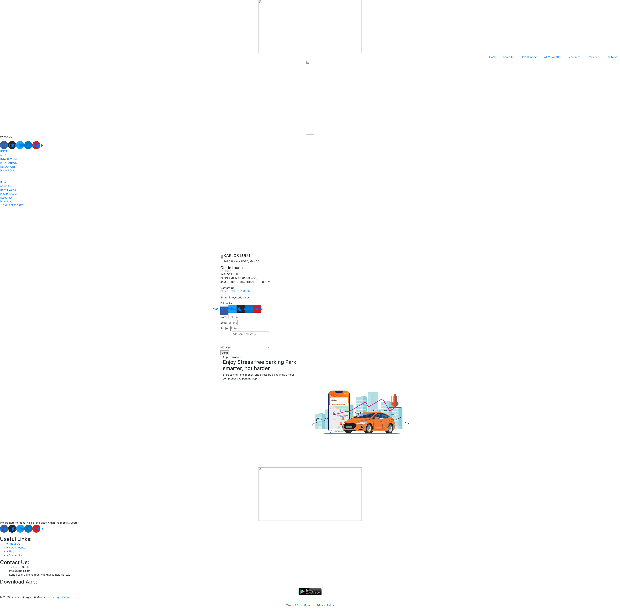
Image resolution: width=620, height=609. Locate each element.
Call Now (611, 57)
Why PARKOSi (8, 162)
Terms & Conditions (298, 605)
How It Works (529, 57)
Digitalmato (62, 597)
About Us (508, 57)
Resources (574, 57)
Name (223, 317)
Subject (225, 328)
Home (492, 57)
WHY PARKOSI (552, 57)
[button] (12, 205)
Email (223, 322)
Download (593, 57)
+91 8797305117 (240, 291)
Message (225, 347)
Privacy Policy (325, 605)
